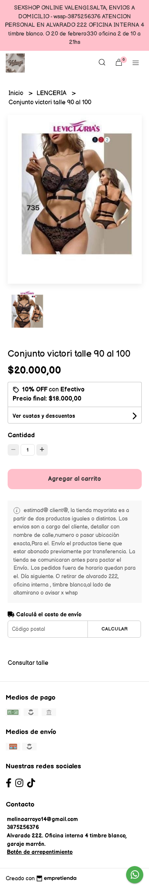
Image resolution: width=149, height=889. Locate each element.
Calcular (114, 629)
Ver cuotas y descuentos (44, 416)
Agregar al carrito (74, 479)
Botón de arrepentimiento (40, 852)
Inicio (16, 93)
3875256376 (23, 827)
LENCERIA (52, 93)
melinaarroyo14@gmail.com (42, 819)
